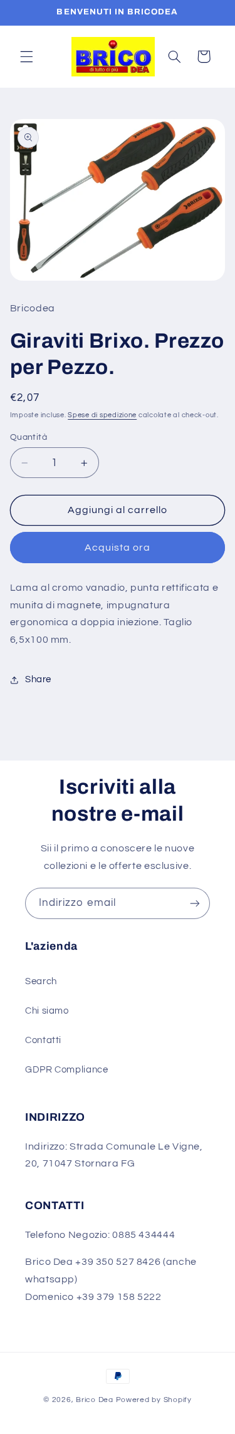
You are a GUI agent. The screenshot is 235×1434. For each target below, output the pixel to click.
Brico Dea (95, 1399)
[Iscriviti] (194, 903)
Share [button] (38, 679)
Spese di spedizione (102, 415)
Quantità (28, 437)
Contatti (43, 1040)
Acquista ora (118, 548)
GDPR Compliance (66, 1069)
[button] (26, 56)
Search (41, 981)
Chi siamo (47, 1011)
